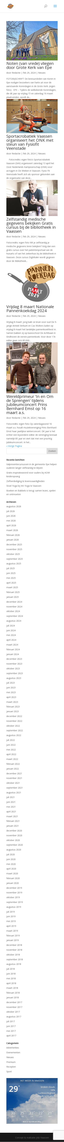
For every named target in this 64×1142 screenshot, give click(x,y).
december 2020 (14, 830)
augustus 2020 (13, 849)
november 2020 (14, 835)
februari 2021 (13, 820)
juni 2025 (11, 573)
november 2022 (14, 720)
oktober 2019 (13, 897)
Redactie (16, 72)
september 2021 (14, 787)
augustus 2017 (13, 1016)
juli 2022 (10, 740)
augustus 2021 (13, 792)
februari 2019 (13, 935)
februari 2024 (13, 649)
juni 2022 (11, 744)
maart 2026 (12, 530)
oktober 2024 (13, 611)
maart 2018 (12, 987)
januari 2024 (12, 654)
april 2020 (11, 868)
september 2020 (14, 844)
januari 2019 (12, 940)
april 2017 (11, 1035)
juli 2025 (10, 568)
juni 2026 (11, 515)
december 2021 (14, 773)
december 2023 (14, 658)
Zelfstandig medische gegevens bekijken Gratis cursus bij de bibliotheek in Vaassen (31, 225)
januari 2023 (12, 711)
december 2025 (14, 544)
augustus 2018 (13, 964)
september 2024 (14, 616)
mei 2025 (11, 577)
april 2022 (11, 754)
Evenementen (13, 1052)
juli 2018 (10, 968)
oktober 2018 (13, 954)
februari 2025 (13, 592)
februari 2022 (13, 763)
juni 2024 (11, 630)
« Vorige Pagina (14, 446)
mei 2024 (11, 635)
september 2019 (14, 902)
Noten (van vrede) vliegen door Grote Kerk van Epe (30, 65)
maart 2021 (12, 816)
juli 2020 (10, 854)
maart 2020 (12, 873)
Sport (9, 1071)
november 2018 (14, 949)
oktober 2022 (13, 725)
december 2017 (14, 1002)
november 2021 (14, 778)
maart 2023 (12, 701)
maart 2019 (12, 930)
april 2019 (11, 925)
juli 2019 (10, 911)
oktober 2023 (13, 668)
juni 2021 (11, 801)
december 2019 (14, 887)
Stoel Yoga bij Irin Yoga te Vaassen (23, 485)
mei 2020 (11, 864)
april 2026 (11, 525)
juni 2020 (11, 859)
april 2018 (11, 983)
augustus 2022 (13, 735)
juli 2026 (10, 511)
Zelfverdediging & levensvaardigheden (25, 481)
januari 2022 (12, 768)
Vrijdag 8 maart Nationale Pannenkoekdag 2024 (30, 308)
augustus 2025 (13, 563)
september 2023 (14, 673)
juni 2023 (11, 687)
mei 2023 (11, 692)
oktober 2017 (13, 1011)
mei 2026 (11, 520)
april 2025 (11, 582)
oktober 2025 (13, 554)
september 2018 (14, 959)
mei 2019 (11, 921)
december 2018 (14, 945)
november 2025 (14, 549)
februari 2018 (13, 992)
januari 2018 (12, 997)
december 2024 (14, 601)
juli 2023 (10, 682)
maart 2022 (12, 759)
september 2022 (14, 730)
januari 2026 (12, 539)
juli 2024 (10, 625)
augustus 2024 (13, 620)
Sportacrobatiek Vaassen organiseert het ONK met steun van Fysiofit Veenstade (29, 142)
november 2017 (14, 1007)
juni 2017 (11, 1026)
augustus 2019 (13, 906)
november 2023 (14, 663)
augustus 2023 (13, 678)
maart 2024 (12, 644)
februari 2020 (13, 878)
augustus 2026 (13, 506)
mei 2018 (11, 978)
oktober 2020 (13, 840)
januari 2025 (12, 596)
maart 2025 (12, 587)
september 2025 (14, 558)
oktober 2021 (13, 782)
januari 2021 (12, 825)
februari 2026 (13, 535)
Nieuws (42, 72)
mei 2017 (11, 1030)
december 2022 (14, 716)
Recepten (11, 1066)
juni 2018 (11, 973)
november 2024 (14, 606)
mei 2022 (11, 749)
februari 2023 (13, 706)
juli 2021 (10, 797)
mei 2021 (11, 806)
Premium (11, 1062)
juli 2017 (10, 1021)
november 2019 (14, 892)
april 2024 (11, 639)
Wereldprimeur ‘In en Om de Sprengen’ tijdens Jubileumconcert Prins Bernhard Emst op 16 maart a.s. (29, 404)
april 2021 (11, 811)
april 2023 (11, 697)
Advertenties (12, 1047)
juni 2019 (11, 916)
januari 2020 (12, 883)
